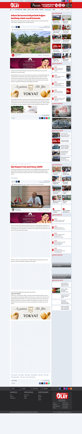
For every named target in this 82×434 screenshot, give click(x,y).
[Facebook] (62, 1)
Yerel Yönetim (12, 398)
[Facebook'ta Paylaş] (16, 27)
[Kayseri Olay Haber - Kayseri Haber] (62, 396)
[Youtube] (69, 1)
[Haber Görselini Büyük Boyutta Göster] (30, 42)
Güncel (24, 9)
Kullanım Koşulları (65, 404)
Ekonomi (41, 9)
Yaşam (25, 398)
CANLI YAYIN (35, 388)
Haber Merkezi (18, 55)
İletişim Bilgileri (64, 407)
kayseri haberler (16, 377)
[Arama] (71, 9)
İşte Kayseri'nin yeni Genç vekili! (24, 164)
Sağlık (25, 396)
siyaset (24, 377)
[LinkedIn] (67, 1)
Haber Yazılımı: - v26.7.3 (62, 412)
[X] (64, 1)
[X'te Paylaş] (19, 27)
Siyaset (36, 9)
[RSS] (71, 1)
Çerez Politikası (65, 406)
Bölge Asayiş (17, 12)
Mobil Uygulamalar (56, 406)
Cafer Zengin (18, 210)
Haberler (12, 12)
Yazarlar (11, 396)
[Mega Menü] (11, 10)
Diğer (54, 9)
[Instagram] (66, 1)
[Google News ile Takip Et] (46, 55)
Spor (33, 9)
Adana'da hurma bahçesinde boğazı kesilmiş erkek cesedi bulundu (32, 12)
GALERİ (67, 9)
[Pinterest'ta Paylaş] (47, 118)
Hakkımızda (55, 404)
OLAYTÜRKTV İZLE (18, 9)
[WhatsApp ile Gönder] (49, 118)
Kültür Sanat (26, 395)
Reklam (54, 407)
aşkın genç (15, 178)
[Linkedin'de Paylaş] (44, 118)
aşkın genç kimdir (32, 377)
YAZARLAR (46, 388)
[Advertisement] (4, 27)
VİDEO (62, 9)
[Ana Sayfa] (13, 9)
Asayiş (29, 9)
